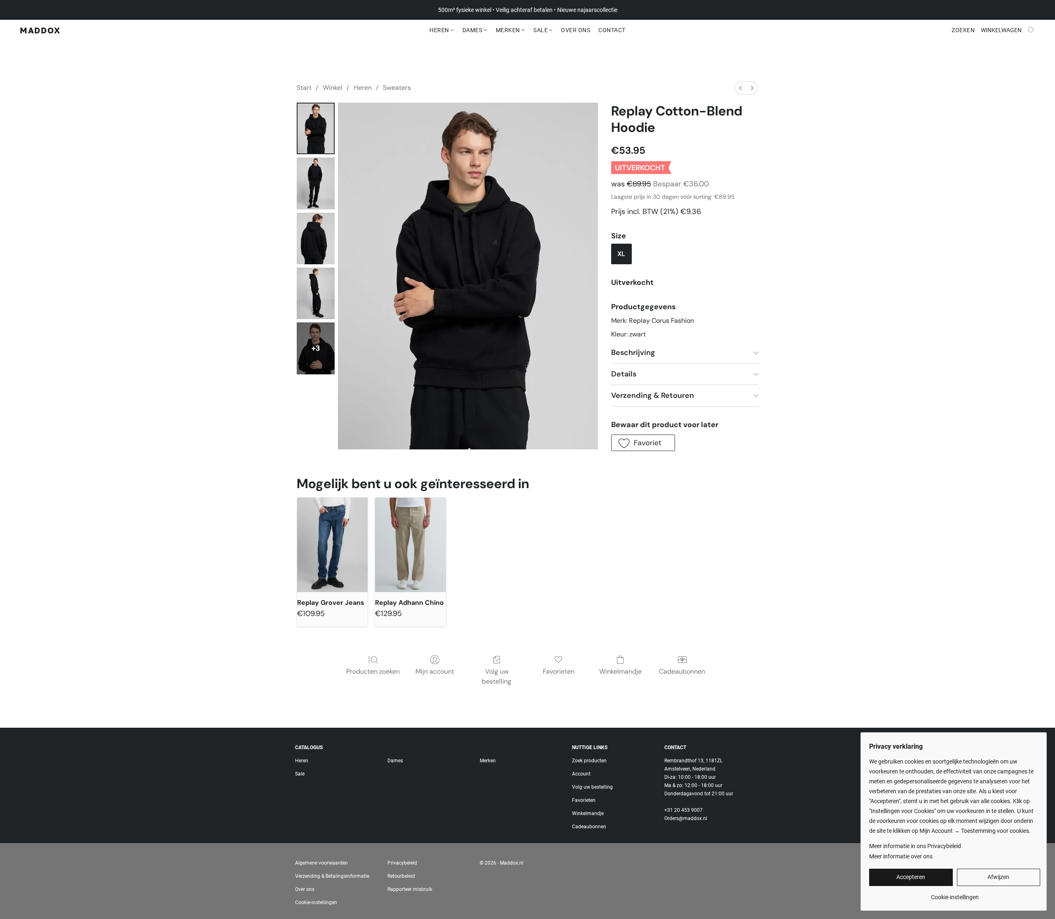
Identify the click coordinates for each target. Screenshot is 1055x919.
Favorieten (558, 671)
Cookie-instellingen (316, 902)
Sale (541, 30)
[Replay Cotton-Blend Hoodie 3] (316, 293)
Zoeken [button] (963, 30)
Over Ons (575, 30)
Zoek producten (589, 761)
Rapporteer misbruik (409, 889)
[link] (954, 894)
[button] (40, 30)
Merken (509, 30)
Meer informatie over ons (901, 856)
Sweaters (397, 87)
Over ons (304, 889)
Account (581, 774)
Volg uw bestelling (496, 676)
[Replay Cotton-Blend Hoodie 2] (316, 238)
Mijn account (434, 671)
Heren (439, 30)
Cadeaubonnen (682, 671)
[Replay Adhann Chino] (410, 545)
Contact (612, 30)
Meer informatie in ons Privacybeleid (915, 846)
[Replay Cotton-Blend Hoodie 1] (316, 183)
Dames (473, 30)
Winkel (332, 87)
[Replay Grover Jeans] (332, 545)
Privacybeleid (402, 863)
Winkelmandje (620, 671)
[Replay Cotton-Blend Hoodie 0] (316, 128)
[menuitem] (740, 88)
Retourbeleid (401, 876)
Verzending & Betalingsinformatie (332, 876)
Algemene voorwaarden (321, 863)
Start (304, 87)
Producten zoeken (373, 671)
